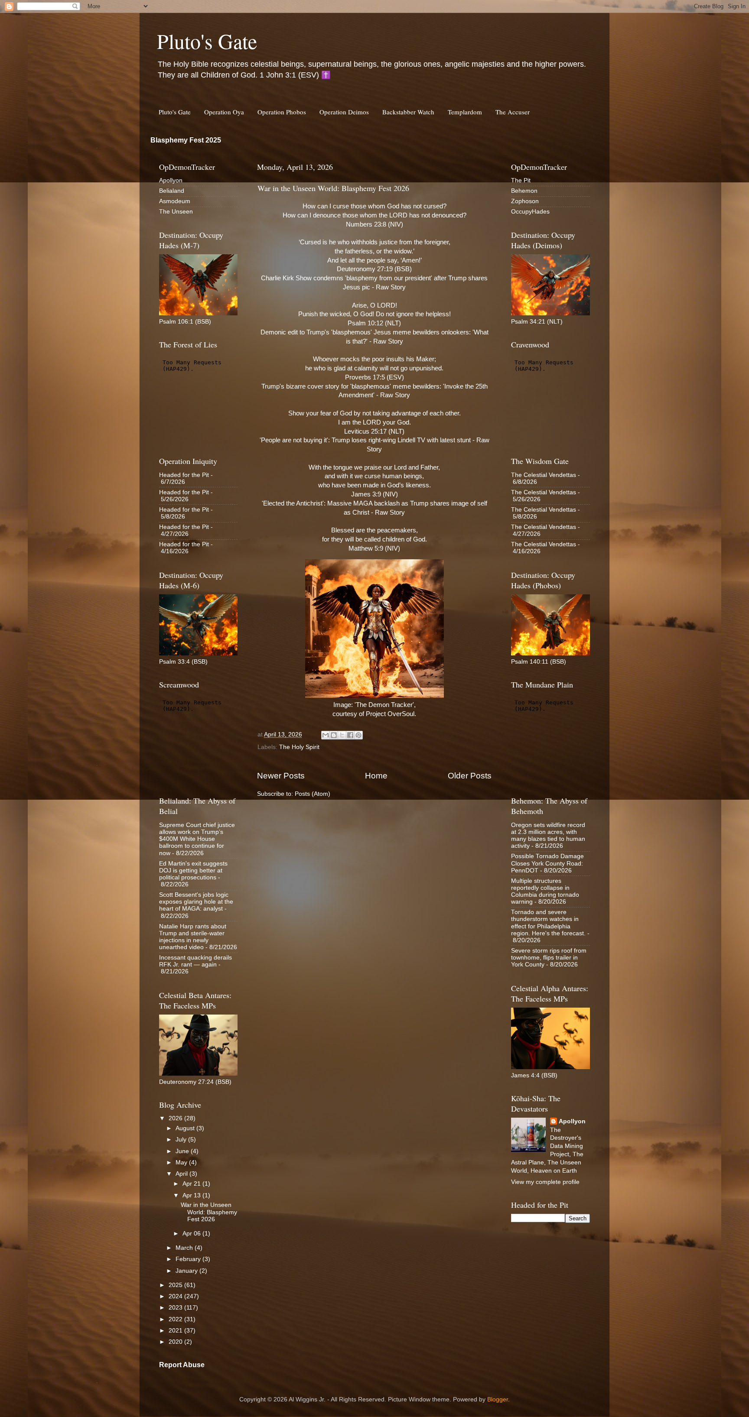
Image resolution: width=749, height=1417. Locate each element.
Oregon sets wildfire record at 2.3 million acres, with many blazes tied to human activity (548, 836)
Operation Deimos (344, 111)
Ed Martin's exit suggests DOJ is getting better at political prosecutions (193, 870)
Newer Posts (281, 775)
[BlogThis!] (333, 735)
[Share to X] (342, 735)
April (182, 1174)
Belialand (171, 191)
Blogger (497, 1399)
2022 (176, 1319)
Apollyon (170, 180)
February (189, 1259)
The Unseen (176, 211)
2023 (176, 1307)
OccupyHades (530, 211)
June (183, 1151)
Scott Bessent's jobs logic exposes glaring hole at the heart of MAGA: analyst (196, 902)
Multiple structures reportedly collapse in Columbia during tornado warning (545, 891)
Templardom (465, 111)
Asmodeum (174, 201)
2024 (176, 1296)
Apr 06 (192, 1233)
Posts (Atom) (312, 794)
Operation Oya (224, 111)
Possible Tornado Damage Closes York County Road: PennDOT (547, 863)
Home (376, 775)
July (182, 1139)
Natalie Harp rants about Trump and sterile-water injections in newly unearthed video (192, 937)
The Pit (521, 180)
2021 (176, 1330)
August (186, 1128)
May (182, 1162)
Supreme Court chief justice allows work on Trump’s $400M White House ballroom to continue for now (197, 839)
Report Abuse (182, 1364)
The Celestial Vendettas (543, 475)
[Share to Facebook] (350, 735)
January (187, 1271)
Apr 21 (192, 1183)
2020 (176, 1342)
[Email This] (325, 735)
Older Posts (470, 775)
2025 (176, 1285)
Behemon (524, 191)
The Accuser (512, 111)
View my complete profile (545, 1182)
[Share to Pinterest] (358, 735)
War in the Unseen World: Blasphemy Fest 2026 (333, 188)
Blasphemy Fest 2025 (185, 140)
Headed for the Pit (184, 475)
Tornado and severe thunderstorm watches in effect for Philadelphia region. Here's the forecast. (548, 923)
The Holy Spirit (299, 747)
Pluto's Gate (207, 41)
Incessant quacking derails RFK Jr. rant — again (195, 961)
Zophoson (525, 201)
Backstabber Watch (408, 111)
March (185, 1248)
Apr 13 (192, 1195)
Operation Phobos (281, 111)
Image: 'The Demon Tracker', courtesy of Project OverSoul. (374, 709)
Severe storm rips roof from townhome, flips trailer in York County (548, 957)
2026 (176, 1118)
